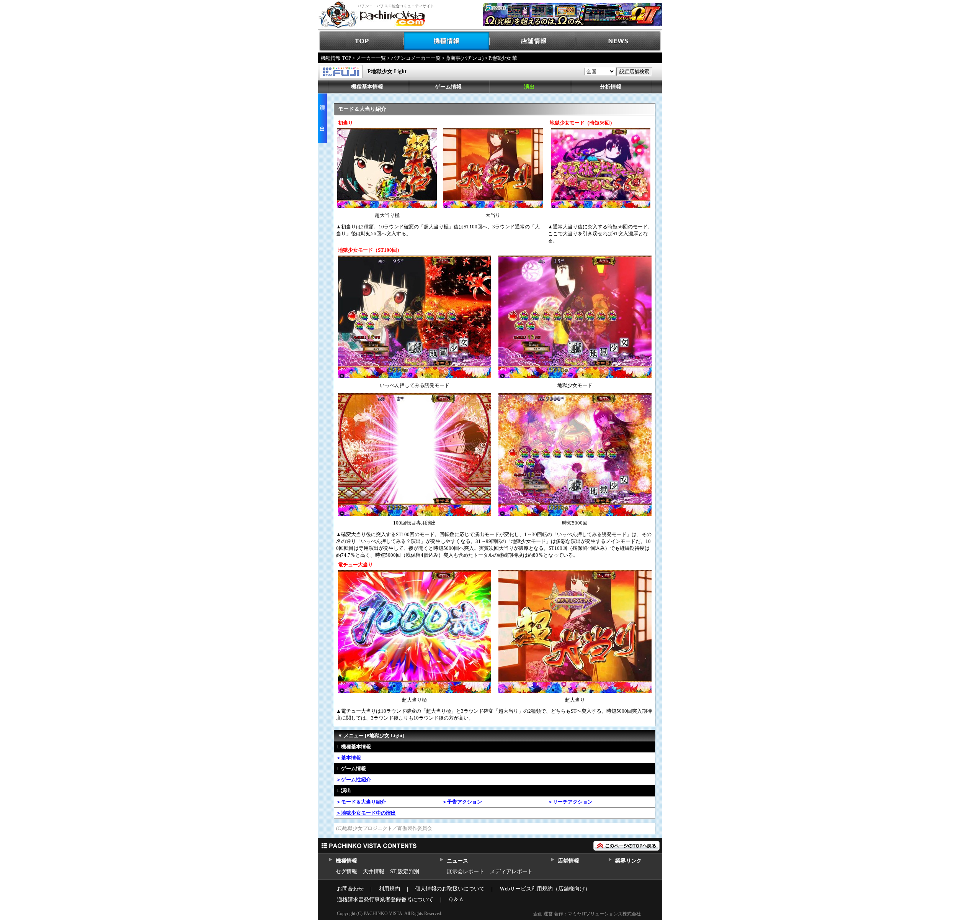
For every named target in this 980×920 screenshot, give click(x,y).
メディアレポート (511, 871)
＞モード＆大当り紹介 (361, 802)
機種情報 (447, 41)
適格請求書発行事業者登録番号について (385, 899)
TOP (361, 41)
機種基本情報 (367, 87)
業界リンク (628, 861)
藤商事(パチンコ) (464, 58)
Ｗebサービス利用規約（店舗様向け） (545, 889)
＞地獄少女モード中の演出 (366, 813)
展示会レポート (465, 871)
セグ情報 (346, 871)
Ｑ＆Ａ (456, 899)
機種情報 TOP (336, 58)
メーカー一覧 (371, 58)
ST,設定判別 (404, 871)
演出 (529, 87)
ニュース (457, 861)
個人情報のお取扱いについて (450, 889)
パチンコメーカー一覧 (416, 58)
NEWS (619, 41)
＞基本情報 (348, 758)
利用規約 (389, 889)
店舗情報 (533, 41)
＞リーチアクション (570, 802)
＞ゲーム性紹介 (353, 779)
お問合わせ (350, 889)
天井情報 (373, 871)
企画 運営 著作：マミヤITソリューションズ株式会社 (587, 914)
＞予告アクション (462, 802)
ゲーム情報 (448, 87)
